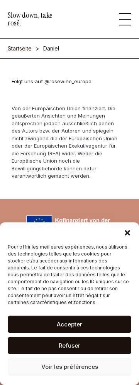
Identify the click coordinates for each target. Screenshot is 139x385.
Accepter (69, 324)
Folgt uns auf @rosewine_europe (52, 81)
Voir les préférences (69, 366)
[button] (127, 232)
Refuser (69, 345)
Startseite (20, 48)
